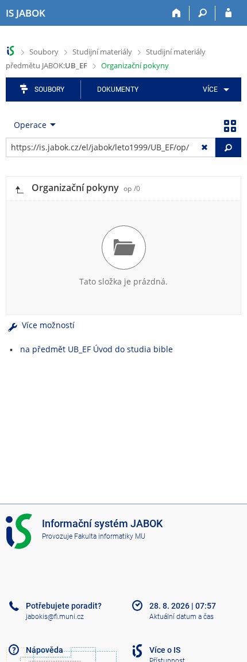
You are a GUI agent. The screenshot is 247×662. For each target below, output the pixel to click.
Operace (30, 124)
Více (210, 89)
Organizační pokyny (135, 65)
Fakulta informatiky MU (109, 536)
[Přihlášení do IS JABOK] (228, 13)
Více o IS (164, 650)
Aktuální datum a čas (181, 617)
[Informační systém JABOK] (11, 51)
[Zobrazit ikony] (229, 125)
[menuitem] (214, 89)
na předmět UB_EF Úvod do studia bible (96, 349)
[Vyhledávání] (202, 13)
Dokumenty (117, 89)
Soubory (44, 51)
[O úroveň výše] (19, 188)
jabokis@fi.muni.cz (55, 617)
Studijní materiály (102, 51)
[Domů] (177, 13)
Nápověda (44, 650)
